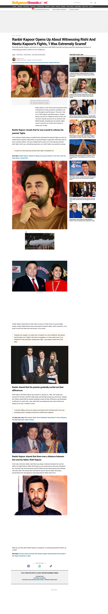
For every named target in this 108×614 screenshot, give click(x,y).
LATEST (14, 6)
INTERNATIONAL (40, 6)
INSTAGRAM (32, 62)
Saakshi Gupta (21, 58)
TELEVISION (32, 6)
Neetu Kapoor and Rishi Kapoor (38, 54)
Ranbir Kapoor (19, 54)
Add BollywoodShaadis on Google (41, 102)
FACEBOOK (26, 62)
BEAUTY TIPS (85, 6)
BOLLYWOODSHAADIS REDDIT (42, 62)
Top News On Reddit (74, 9)
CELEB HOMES (78, 6)
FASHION (58, 6)
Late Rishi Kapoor (27, 54)
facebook (43, 578)
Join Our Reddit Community (59, 9)
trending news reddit (51, 579)
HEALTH (91, 6)
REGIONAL (47, 6)
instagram (25, 579)
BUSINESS (63, 6)
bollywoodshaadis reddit (36, 579)
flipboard (36, 578)
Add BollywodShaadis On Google (41, 9)
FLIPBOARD (21, 62)
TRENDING (19, 6)
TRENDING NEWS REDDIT (54, 62)
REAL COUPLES (70, 6)
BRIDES (53, 6)
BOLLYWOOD (26, 6)
